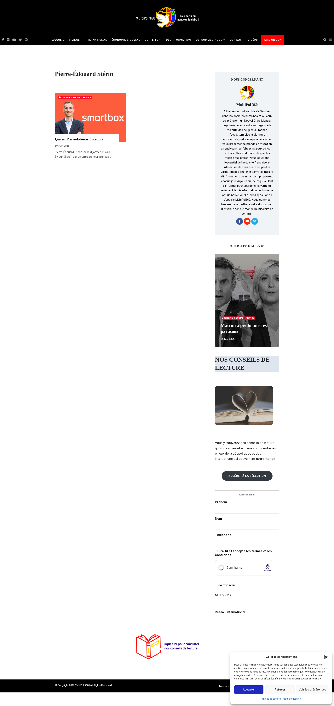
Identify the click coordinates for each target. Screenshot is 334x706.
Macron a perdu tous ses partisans (244, 328)
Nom (218, 518)
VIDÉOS (253, 39)
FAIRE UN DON (272, 39)
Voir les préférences (312, 689)
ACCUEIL (58, 39)
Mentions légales (292, 698)
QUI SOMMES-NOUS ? (210, 39)
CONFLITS (151, 39)
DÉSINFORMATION (178, 39)
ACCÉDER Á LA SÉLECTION (247, 476)
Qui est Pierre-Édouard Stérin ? (79, 139)
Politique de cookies (270, 698)
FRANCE (74, 39)
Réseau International (230, 612)
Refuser (280, 689)
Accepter (249, 689)
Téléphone (223, 535)
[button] (326, 657)
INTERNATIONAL (95, 39)
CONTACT (236, 39)
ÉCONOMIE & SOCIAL (126, 39)
